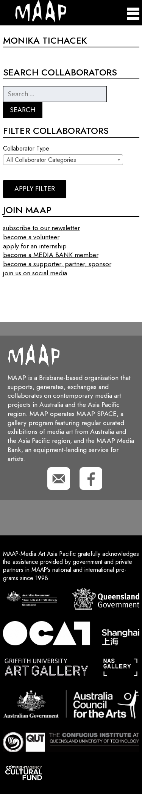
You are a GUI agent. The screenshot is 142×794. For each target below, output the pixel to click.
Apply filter (34, 189)
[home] (34, 21)
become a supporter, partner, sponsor (57, 264)
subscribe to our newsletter (41, 228)
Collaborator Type (26, 148)
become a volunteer (31, 237)
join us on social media (35, 273)
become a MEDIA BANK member (50, 255)
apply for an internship (35, 246)
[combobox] (63, 159)
